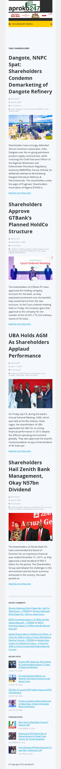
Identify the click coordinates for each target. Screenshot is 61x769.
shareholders (14, 111)
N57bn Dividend (15, 509)
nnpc (47, 109)
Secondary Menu (22, 23)
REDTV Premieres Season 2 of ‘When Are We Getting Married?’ (29, 625)
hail (42, 507)
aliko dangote (17, 109)
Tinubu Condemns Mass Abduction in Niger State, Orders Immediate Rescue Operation (34, 704)
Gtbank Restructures (40, 249)
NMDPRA (40, 109)
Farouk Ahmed (29, 109)
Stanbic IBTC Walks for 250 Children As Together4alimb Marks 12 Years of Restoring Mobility (34, 665)
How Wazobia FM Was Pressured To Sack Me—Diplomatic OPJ (35, 749)
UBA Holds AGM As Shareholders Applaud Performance (29, 345)
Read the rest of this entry (20, 193)
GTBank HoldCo (25, 249)
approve (27, 507)
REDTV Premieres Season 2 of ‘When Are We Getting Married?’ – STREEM (29, 621)
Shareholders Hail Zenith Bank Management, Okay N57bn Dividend (29, 476)
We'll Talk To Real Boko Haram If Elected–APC (33, 723)
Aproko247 (29, 764)
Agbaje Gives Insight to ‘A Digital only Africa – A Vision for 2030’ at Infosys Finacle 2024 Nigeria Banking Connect (29, 645)
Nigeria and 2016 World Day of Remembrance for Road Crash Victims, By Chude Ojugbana (32, 736)
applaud (14, 373)
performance (24, 373)
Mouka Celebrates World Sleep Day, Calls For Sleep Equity (29, 613)
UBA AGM (20, 375)
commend (36, 507)
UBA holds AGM (31, 375)
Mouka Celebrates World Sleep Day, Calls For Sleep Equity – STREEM (29, 610)
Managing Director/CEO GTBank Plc (23, 251)
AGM (13, 507)
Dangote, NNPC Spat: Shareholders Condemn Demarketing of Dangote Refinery (30, 74)
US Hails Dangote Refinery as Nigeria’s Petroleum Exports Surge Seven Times (34, 679)
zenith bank (39, 509)
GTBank (14, 249)
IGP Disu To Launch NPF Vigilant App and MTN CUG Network (30, 691)
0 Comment (16, 105)
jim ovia (48, 507)
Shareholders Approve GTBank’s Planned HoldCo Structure (28, 218)
